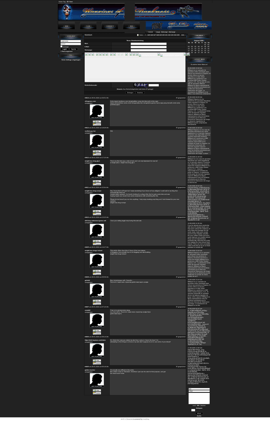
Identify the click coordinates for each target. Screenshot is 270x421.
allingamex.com (90, 101)
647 (154, 35)
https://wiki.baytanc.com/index (95, 340)
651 (166, 35)
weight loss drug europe (93, 191)
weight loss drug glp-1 (92, 161)
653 (172, 35)
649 (160, 35)
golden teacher (90, 370)
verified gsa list (90, 131)
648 (157, 35)
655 (178, 35)
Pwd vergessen (67, 51)
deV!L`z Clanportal (127, 419)
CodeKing (146, 419)
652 (169, 35)
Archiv (199, 416)
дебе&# (87, 280)
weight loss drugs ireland (93, 250)
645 (149, 35)
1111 (182, 35)
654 (175, 35)
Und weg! (159, 32)
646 (151, 35)
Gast (71, 1)
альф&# (87, 310)
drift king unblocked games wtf (95, 220)
